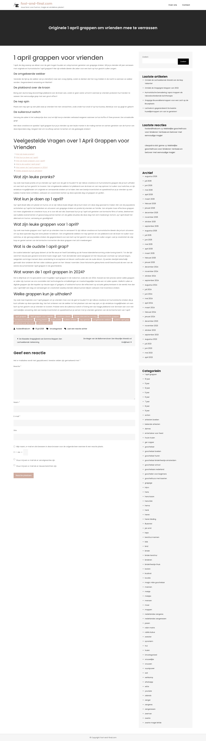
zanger (148, 700)
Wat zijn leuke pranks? (25, 154)
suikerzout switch (44, 323)
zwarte (147, 718)
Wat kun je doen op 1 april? (27, 157)
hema (147, 505)
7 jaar (147, 401)
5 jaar (147, 392)
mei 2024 (149, 298)
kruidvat (148, 573)
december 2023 (151, 321)
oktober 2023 (150, 330)
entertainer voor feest (154, 433)
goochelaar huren (152, 456)
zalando (148, 695)
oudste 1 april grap (121, 319)
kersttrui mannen (152, 537)
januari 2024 (150, 316)
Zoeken (145, 57)
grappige (148, 483)
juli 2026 (148, 181)
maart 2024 (150, 307)
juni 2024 (148, 294)
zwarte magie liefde (153, 722)
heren (147, 514)
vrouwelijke (149, 659)
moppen (148, 609)
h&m (147, 487)
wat (146, 673)
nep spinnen (85, 319)
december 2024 (151, 267)
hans (147, 492)
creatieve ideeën (64, 316)
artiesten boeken (152, 419)
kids (146, 542)
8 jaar (147, 406)
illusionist (148, 523)
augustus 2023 (151, 339)
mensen (148, 600)
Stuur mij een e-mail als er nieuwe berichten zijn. (36, 466)
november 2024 (151, 271)
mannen (148, 587)
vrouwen (148, 664)
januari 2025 (150, 262)
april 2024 (149, 303)
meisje (147, 591)
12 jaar (147, 388)
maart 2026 (150, 199)
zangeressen (150, 709)
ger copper (149, 442)
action (147, 415)
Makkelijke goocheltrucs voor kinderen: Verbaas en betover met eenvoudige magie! (165, 132)
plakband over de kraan (24, 323)
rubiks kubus (150, 632)
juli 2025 (148, 235)
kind (146, 546)
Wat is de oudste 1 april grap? (28, 164)
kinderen (148, 560)
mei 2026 (149, 190)
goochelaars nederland (154, 469)
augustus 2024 (151, 285)
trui (146, 646)
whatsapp (149, 682)
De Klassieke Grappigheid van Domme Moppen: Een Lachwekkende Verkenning (39, 340)
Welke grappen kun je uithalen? (29, 171)
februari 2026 (150, 203)
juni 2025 (148, 240)
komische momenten (24, 319)
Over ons (172, 5)
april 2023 (149, 357)
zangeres (148, 704)
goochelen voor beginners (156, 474)
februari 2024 (150, 312)
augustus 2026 (151, 176)
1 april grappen (21, 316)
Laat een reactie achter (77, 329)
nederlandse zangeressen (155, 618)
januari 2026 (150, 208)
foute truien (150, 438)
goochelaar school (152, 465)
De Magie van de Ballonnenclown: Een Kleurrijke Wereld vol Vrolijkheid (107, 340)
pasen (147, 623)
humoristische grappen (109, 316)
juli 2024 (148, 289)
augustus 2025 (151, 230)
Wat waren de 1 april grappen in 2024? (32, 167)
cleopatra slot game (154, 145)
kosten (147, 569)
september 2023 (152, 334)
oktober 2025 (150, 221)
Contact (186, 5)
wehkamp (149, 677)
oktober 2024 (150, 276)
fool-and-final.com (36, 3)
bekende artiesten (152, 424)
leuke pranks (56, 319)
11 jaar (147, 383)
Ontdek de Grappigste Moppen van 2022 (162, 88)
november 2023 (151, 325)
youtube (148, 691)
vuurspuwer (149, 668)
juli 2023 (148, 344)
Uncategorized (56, 329)
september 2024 (152, 280)
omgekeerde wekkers (102, 319)
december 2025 (151, 212)
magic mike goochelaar (155, 582)
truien (147, 650)
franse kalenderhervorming (85, 316)
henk (147, 510)
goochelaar (149, 447)
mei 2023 (148, 353)
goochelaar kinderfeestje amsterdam (160, 460)
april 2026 (149, 194)
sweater (148, 637)
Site (15, 430)
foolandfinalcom (23, 329)
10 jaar (147, 379)
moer (147, 605)
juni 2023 (148, 348)
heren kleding (150, 519)
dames (148, 429)
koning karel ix (42, 319)
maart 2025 (149, 253)
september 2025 (152, 226)
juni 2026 (148, 185)
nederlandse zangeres (154, 614)
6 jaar (147, 397)
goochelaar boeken (153, 451)
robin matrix (150, 628)
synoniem (149, 641)
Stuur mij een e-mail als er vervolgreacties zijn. (35, 460)
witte (147, 686)
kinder (147, 551)
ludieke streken (70, 319)
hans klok (148, 501)
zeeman (148, 713)
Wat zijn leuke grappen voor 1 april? (30, 161)
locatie (148, 578)
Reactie (17, 366)
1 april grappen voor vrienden (42, 316)
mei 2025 (148, 244)
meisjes (148, 596)
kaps (147, 533)
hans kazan (149, 496)
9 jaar (147, 410)
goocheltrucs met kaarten (156, 478)
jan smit (148, 528)
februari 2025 (150, 258)
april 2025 (149, 249)
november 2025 (151, 217)
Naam (17, 402)
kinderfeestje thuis (152, 564)
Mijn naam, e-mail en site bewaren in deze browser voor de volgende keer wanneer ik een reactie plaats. (59, 446)
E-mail (17, 416)
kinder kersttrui (151, 555)
